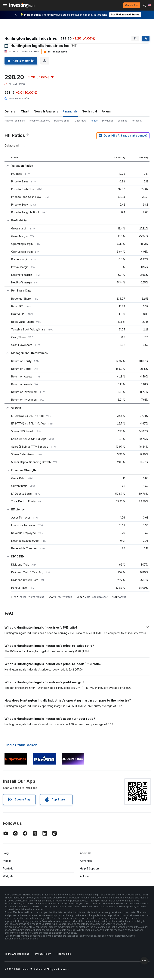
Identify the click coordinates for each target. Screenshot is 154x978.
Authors (84, 876)
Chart (25, 111)
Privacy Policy (43, 953)
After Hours (15, 98)
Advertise (86, 860)
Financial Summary (15, 120)
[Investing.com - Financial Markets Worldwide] (22, 5)
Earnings (122, 120)
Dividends (107, 120)
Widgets (8, 876)
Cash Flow (80, 120)
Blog (6, 853)
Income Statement (39, 120)
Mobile (7, 860)
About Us (85, 853)
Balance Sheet (62, 120)
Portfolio (8, 868)
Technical (89, 111)
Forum (106, 111)
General (10, 111)
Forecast (137, 120)
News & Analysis (46, 111)
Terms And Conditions (17, 953)
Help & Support (89, 868)
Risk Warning (64, 953)
